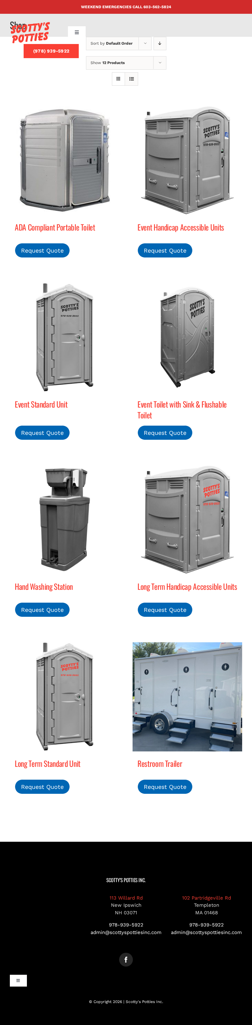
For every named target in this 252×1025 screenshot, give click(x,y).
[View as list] (131, 79)
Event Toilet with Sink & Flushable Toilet (182, 409)
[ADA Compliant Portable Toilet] (64, 160)
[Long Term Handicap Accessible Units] (187, 519)
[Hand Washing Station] (64, 519)
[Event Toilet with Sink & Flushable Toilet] (187, 337)
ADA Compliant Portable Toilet (55, 227)
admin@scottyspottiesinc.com (126, 932)
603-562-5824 (157, 7)
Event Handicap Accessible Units (180, 227)
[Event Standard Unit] (64, 337)
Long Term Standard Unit (47, 763)
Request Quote (42, 250)
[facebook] (126, 960)
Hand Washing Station (44, 586)
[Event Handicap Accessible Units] (187, 160)
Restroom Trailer (159, 763)
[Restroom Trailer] (187, 696)
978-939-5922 (126, 925)
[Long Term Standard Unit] (64, 696)
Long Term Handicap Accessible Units (187, 586)
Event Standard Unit (41, 404)
